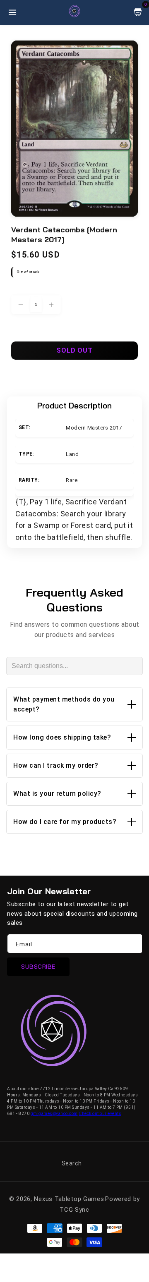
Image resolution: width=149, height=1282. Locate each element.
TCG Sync (74, 1209)
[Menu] (12, 12)
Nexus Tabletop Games (69, 1199)
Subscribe (38, 966)
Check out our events (100, 1113)
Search (72, 1163)
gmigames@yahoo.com (54, 1113)
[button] (74, 704)
